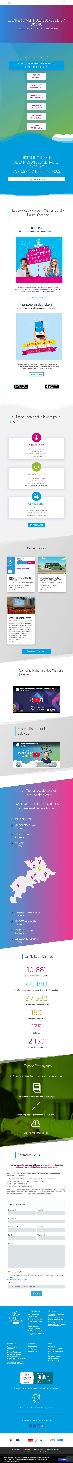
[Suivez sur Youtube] (42, 1426)
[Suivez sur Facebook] (30, 1426)
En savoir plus (19, 828)
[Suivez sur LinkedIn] (38, 1426)
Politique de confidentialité (33, 1449)
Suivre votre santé (33, 1326)
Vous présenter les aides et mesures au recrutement (56, 1318)
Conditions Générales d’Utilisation (36, 1452)
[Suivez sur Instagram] (34, 1426)
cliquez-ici (15, 1461)
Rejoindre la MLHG (53, 1361)
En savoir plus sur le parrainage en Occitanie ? (16, 1359)
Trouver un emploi (33, 1316)
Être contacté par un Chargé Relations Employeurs (56, 1324)
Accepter (63, 1459)
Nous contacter (36, 525)
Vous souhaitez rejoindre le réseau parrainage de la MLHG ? (16, 1363)
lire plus (12, 589)
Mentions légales (53, 1449)
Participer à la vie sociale (35, 1331)
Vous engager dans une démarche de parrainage (14, 1351)
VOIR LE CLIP (36, 374)
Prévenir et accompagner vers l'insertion (36, 1334)
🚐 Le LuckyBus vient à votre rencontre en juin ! (51, 579)
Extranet (16, 1449)
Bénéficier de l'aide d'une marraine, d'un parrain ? (14, 1355)
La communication (53, 1358)
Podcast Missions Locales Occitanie (20, 579)
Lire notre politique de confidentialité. (17, 1279)
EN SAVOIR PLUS (36, 298)
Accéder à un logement (34, 1324)
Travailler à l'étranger (34, 1328)
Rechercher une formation (35, 1319)
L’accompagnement (54, 1356)
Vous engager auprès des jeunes (57, 1322)
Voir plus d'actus (36, 651)
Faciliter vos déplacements (35, 1321)
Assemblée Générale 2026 (20, 618)
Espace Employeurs (38, 1065)
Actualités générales (26, 582)
